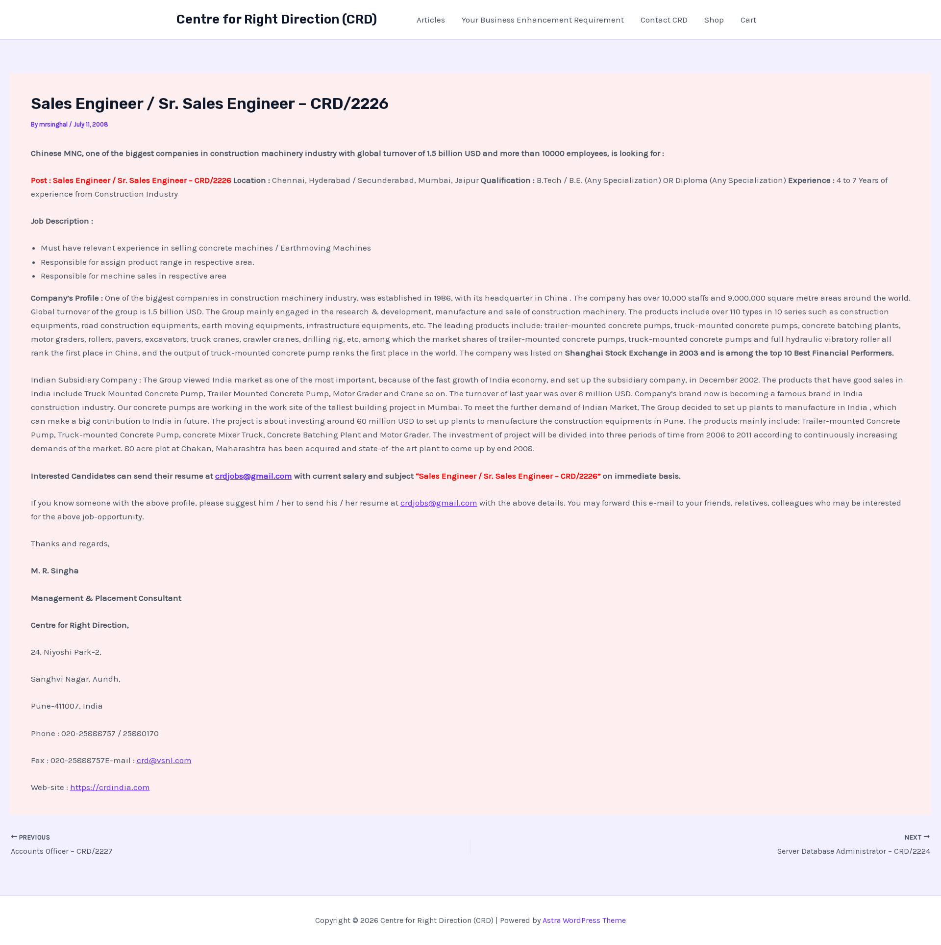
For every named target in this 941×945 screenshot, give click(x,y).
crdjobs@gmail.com (438, 503)
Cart (748, 20)
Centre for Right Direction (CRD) (276, 19)
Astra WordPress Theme (584, 920)
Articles (431, 20)
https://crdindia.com (110, 787)
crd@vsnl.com (164, 760)
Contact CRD (664, 20)
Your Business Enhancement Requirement (543, 20)
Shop (714, 20)
